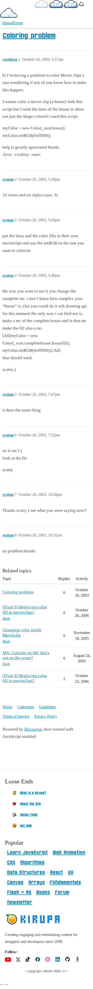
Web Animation (69, 853)
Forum (62, 892)
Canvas (15, 882)
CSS (11, 863)
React (56, 872)
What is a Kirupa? (33, 793)
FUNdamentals (65, 882)
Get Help (26, 826)
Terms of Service (16, 716)
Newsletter (19, 902)
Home (7, 707)
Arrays (36, 882)
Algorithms (32, 863)
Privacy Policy (45, 716)
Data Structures (26, 872)
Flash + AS (19, 892)
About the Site (30, 804)
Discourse (33, 729)
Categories (25, 707)
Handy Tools (28, 815)
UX (70, 872)
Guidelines (47, 707)
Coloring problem (28, 36)
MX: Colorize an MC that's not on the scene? (25, 655)
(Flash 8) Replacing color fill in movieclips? (24, 609)
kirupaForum (12, 23)
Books (43, 892)
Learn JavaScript (27, 853)
